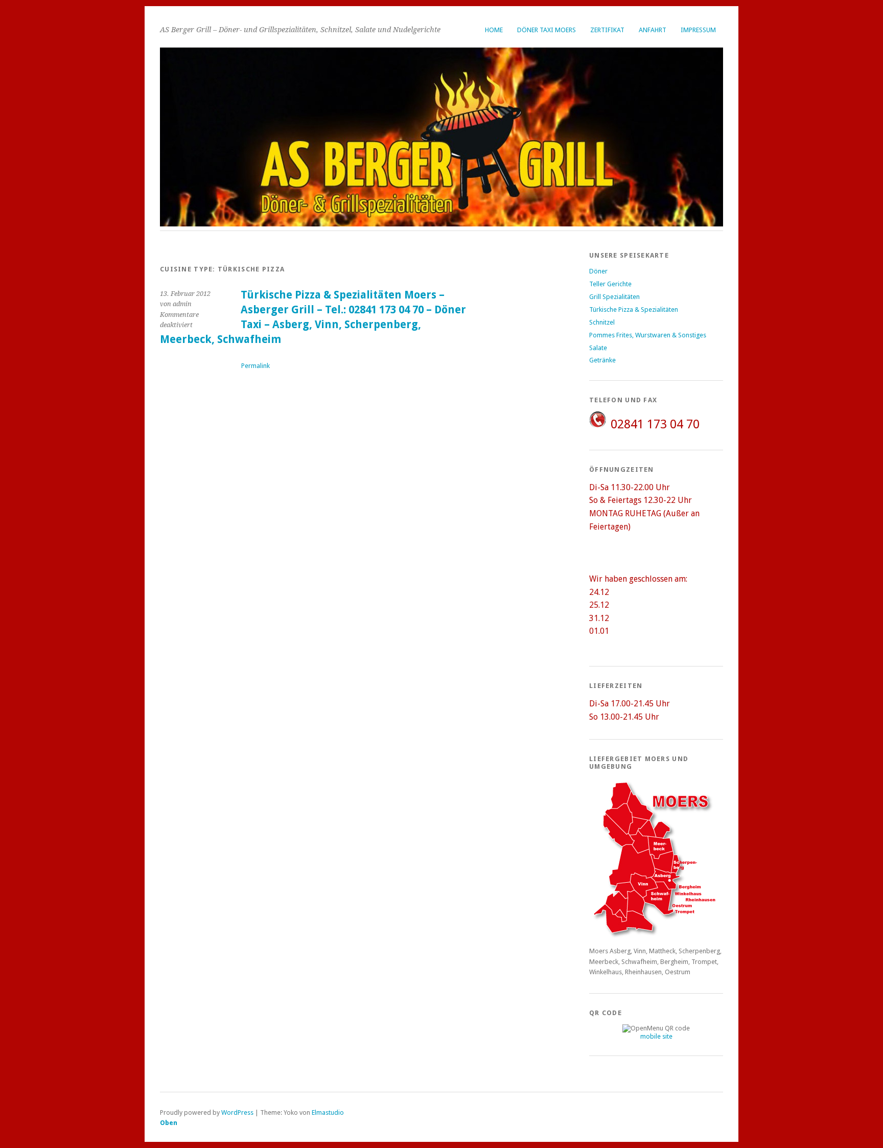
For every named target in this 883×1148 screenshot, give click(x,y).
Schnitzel (602, 322)
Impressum (698, 30)
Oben (168, 1123)
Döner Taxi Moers (546, 30)
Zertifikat (607, 30)
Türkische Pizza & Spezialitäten (633, 309)
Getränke (602, 360)
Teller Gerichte (610, 284)
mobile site (656, 1036)
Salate (598, 348)
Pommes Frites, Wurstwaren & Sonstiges (647, 335)
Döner (598, 271)
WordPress (237, 1112)
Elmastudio (328, 1112)
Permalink (255, 366)
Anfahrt (652, 30)
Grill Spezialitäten (614, 297)
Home (494, 30)
